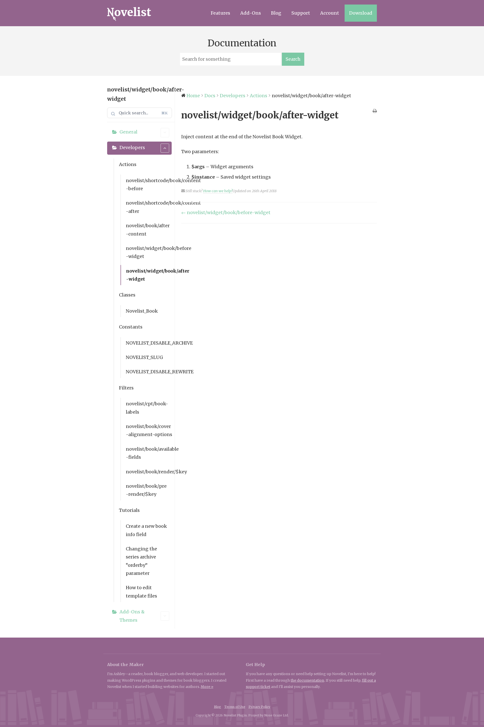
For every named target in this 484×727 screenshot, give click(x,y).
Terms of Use (234, 707)
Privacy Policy (259, 707)
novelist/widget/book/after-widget (149, 275)
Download (360, 13)
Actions (127, 164)
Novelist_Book (142, 311)
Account (329, 13)
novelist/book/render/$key (149, 472)
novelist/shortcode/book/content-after (149, 207)
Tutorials (129, 510)
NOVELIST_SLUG (144, 357)
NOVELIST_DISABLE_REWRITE (149, 372)
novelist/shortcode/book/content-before (149, 184)
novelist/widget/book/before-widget (149, 252)
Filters (126, 388)
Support (300, 13)
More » (207, 686)
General (128, 132)
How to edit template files (141, 592)
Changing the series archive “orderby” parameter (141, 561)
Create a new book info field (146, 530)
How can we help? (217, 191)
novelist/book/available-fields (149, 453)
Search (293, 59)
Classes (127, 295)
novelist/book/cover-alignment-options (149, 430)
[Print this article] (375, 111)
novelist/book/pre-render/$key (146, 490)
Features (220, 13)
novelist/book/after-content (148, 230)
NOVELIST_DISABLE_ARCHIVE (149, 343)
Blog (276, 13)
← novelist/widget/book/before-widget (225, 212)
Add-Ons (250, 13)
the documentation (307, 680)
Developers (132, 147)
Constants (130, 327)
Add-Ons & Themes (132, 616)
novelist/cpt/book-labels (147, 408)
